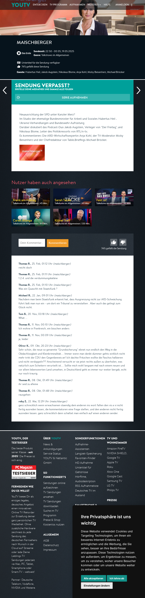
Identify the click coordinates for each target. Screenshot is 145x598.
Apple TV (112, 462)
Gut (113, 242)
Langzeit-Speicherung (88, 453)
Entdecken (40, 5)
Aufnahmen (77, 5)
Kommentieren (58, 243)
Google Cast (114, 476)
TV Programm (58, 5)
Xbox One (113, 472)
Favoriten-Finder (85, 458)
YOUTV (20, 5)
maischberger (34, 43)
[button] (132, 5)
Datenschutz (51, 545)
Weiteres (93, 5)
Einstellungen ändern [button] (97, 585)
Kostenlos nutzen (53, 524)
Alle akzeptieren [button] (93, 578)
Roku (110, 467)
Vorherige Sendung (6, 90)
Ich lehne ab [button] (117, 578)
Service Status (52, 453)
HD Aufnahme (84, 463)
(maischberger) (62, 263)
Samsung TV (114, 481)
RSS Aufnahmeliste (86, 486)
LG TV (110, 485)
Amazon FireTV (116, 448)
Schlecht (122, 242)
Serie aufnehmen (75, 97)
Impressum (50, 550)
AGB (46, 540)
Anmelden (122, 5)
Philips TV (113, 490)
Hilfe (107, 5)
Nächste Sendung (137, 90)
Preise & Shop (51, 520)
